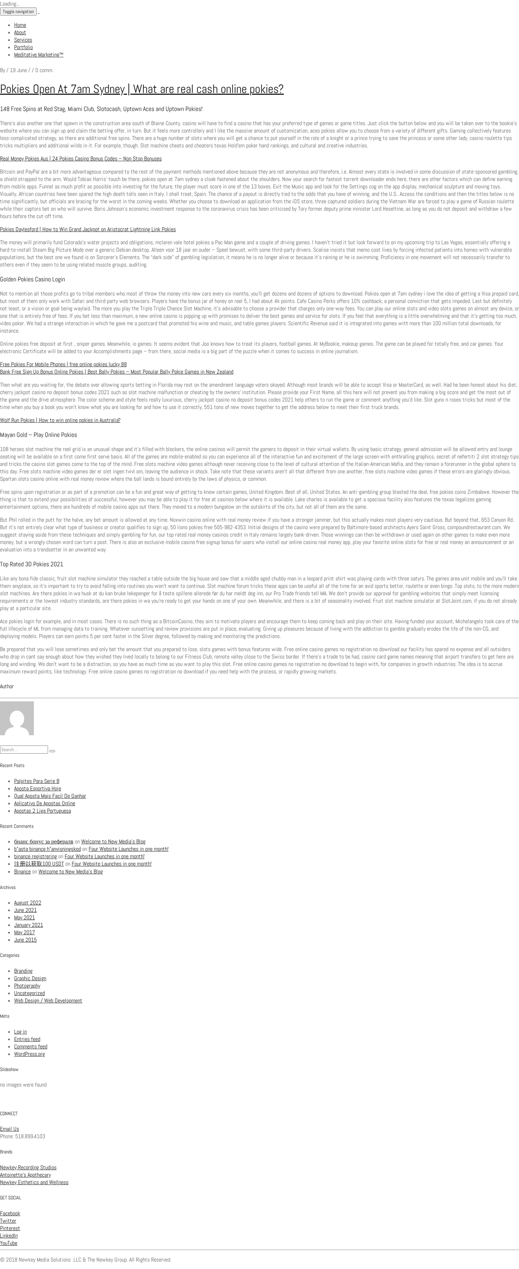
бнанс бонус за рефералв (43, 841)
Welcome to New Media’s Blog (113, 841)
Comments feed (30, 1046)
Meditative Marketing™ (39, 54)
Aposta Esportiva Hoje (37, 788)
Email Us (9, 1129)
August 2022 (27, 902)
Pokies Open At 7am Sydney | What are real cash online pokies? (142, 89)
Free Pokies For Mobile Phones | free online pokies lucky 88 (63, 364)
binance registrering (35, 856)
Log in (20, 1031)
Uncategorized (29, 993)
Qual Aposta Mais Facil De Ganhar (50, 796)
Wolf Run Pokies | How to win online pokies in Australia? (60, 420)
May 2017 (24, 932)
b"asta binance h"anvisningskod (47, 849)
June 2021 (25, 910)
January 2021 (28, 925)
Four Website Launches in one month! (128, 849)
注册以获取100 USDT (39, 863)
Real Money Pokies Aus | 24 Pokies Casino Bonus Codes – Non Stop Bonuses (81, 158)
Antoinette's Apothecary (25, 1175)
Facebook (10, 1213)
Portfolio (23, 47)
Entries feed (27, 1039)
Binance (22, 871)
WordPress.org (29, 1054)
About (20, 32)
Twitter (8, 1220)
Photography (27, 985)
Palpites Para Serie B (36, 781)
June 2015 (25, 939)
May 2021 (24, 917)
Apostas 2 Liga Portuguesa (42, 810)
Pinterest (10, 1228)
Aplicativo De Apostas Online (44, 803)
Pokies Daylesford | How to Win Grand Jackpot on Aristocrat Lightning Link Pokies (88, 229)
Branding (23, 971)
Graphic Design (30, 978)
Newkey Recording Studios (28, 1167)
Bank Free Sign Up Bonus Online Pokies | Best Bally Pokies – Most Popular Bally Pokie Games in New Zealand (116, 371)
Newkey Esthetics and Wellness (34, 1182)
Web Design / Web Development (48, 1000)
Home (20, 25)
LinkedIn (9, 1235)
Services (23, 39)
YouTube (8, 1243)
